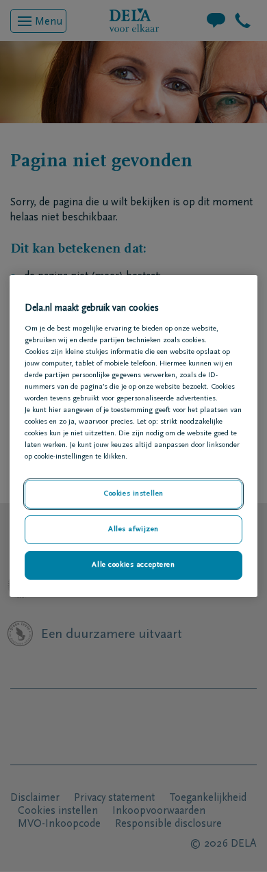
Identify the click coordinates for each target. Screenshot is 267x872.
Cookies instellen (133, 494)
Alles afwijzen (133, 529)
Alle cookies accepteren (133, 565)
